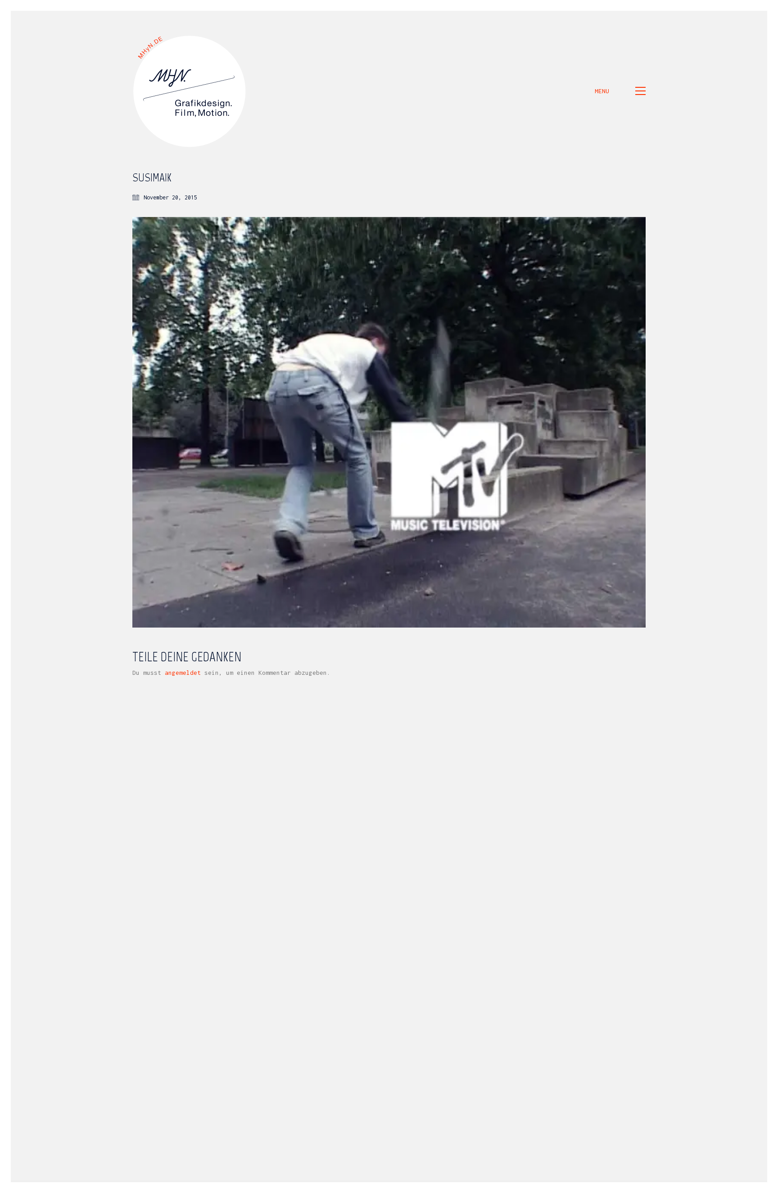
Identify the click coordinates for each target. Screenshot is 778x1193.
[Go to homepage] (190, 91)
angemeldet (183, 672)
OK (696, 1186)
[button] (620, 91)
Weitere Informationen (644, 1186)
